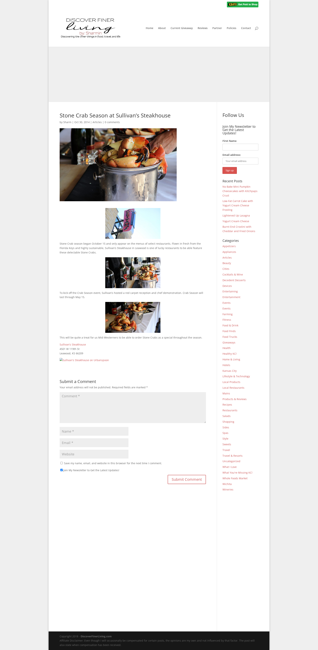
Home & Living (231, 359)
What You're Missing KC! (237, 472)
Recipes (227, 404)
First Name (229, 141)
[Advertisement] (159, 74)
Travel (226, 450)
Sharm (67, 122)
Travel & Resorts (232, 455)
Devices (227, 286)
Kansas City (229, 371)
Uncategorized (231, 461)
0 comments (112, 122)
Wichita (227, 484)
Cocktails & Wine (232, 274)
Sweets (226, 444)
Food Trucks (229, 337)
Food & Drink (230, 325)
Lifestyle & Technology (236, 376)
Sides (225, 427)
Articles (97, 122)
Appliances (229, 252)
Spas (225, 433)
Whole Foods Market (235, 478)
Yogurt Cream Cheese (235, 221)
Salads (226, 416)
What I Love (229, 467)
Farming (227, 314)
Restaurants (229, 410)
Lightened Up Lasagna (236, 215)
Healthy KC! (229, 353)
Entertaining (230, 291)
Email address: (231, 155)
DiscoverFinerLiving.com (96, 636)
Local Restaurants (233, 387)
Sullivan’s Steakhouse (73, 344)
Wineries (227, 489)
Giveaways (228, 342)
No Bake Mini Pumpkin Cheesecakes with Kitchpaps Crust (239, 191)
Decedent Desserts (234, 280)
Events (226, 303)
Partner (217, 28)
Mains (226, 393)
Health (226, 348)
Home (149, 28)
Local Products (231, 382)
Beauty (226, 263)
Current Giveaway (182, 28)
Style (225, 438)
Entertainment (231, 297)
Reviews (203, 28)
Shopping (228, 421)
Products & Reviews (234, 399)
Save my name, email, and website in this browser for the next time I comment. (113, 463)
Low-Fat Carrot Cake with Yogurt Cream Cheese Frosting (237, 205)
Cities (225, 269)
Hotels (226, 365)
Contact (246, 28)
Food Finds (229, 331)
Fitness (226, 319)
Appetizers (229, 246)
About (162, 28)
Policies (231, 28)
